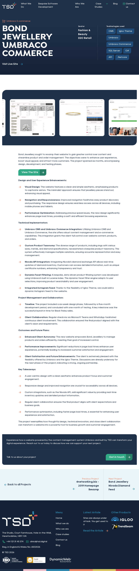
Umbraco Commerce (120, 44)
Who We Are (79, 5)
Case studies (62, 534)
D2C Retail (84, 38)
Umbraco (113, 38)
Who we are (62, 529)
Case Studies (98, 5)
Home (59, 518)
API (110, 57)
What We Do (26, 5)
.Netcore (122, 57)
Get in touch (116, 457)
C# (127, 51)
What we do (62, 524)
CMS (111, 31)
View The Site (30, 172)
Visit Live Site (10, 64)
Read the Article (93, 530)
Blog (115, 4)
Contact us (130, 5)
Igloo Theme (125, 31)
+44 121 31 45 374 (15, 542)
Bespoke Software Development (48, 5)
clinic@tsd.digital (38, 542)
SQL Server (114, 51)
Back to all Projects (19, 484)
